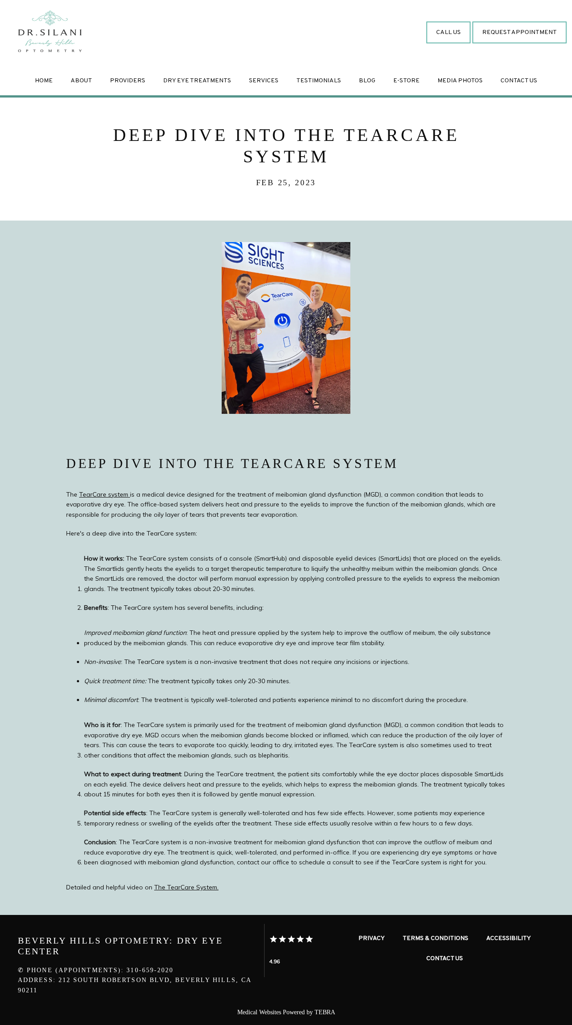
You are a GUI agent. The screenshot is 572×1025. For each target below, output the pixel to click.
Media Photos (460, 81)
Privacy (371, 938)
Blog (367, 81)
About (81, 81)
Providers (127, 81)
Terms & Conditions (435, 938)
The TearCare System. (186, 887)
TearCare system (104, 494)
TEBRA (325, 1012)
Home (44, 81)
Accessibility (508, 938)
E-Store (406, 81)
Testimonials (318, 81)
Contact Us (518, 81)
